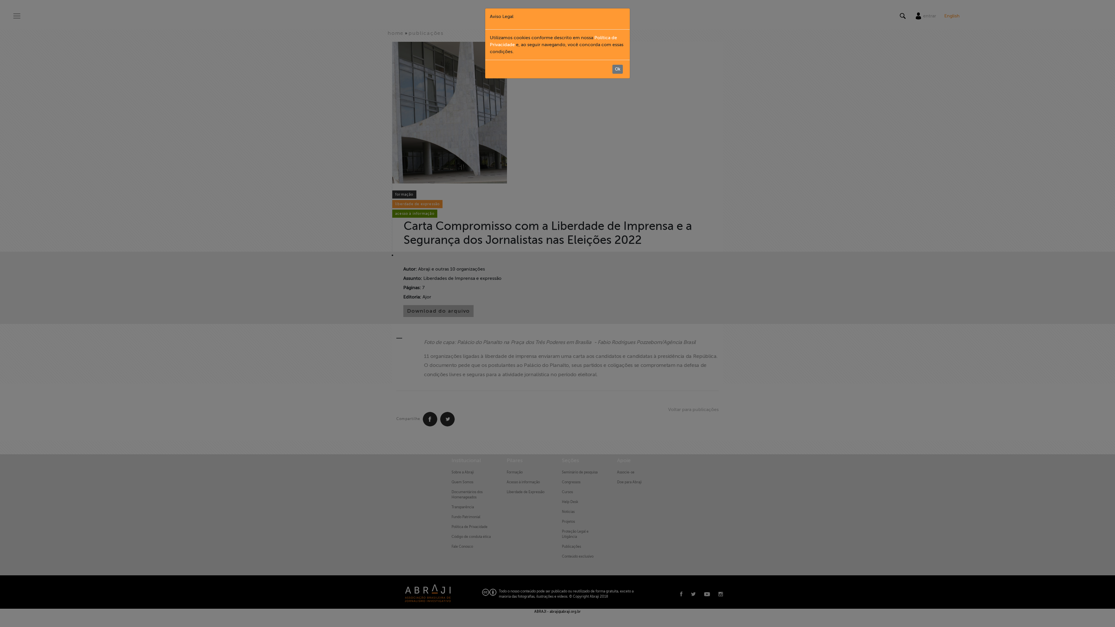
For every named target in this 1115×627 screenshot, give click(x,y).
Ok (617, 69)
